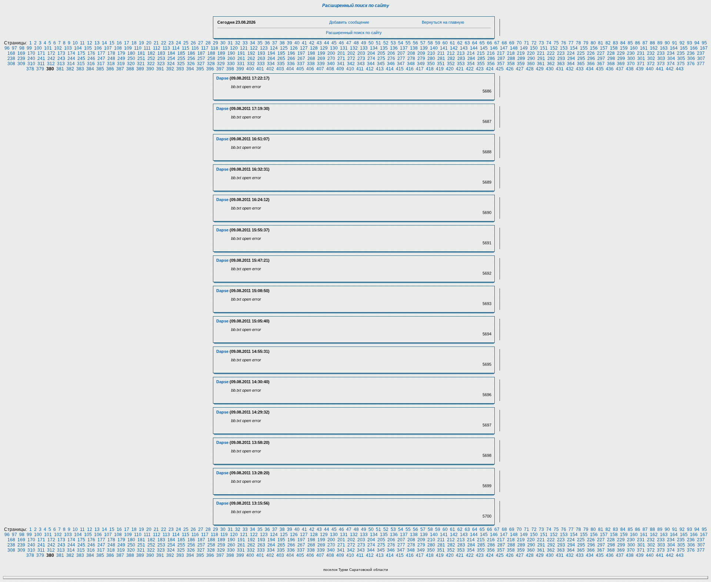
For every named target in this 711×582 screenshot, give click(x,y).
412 (370, 68)
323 (161, 63)
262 (251, 58)
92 (682, 43)
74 (548, 43)
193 (261, 53)
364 (571, 63)
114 (176, 48)
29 (215, 43)
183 (161, 53)
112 (156, 48)
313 (61, 63)
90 (667, 43)
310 (31, 63)
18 (134, 43)
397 (220, 68)
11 (82, 43)
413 (380, 68)
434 (590, 68)
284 (471, 58)
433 (580, 68)
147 (504, 48)
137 (404, 48)
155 (584, 48)
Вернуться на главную (443, 22)
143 (464, 48)
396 (210, 68)
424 (490, 68)
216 (491, 53)
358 (511, 63)
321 (141, 63)
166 (694, 48)
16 (119, 43)
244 (71, 58)
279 (421, 58)
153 (564, 48)
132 (354, 48)
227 (601, 53)
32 (237, 43)
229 (621, 53)
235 (681, 53)
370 (631, 63)
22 (163, 43)
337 (301, 63)
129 (324, 48)
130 (334, 48)
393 (180, 68)
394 (190, 68)
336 (291, 63)
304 (671, 58)
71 (526, 43)
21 (156, 43)
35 (260, 43)
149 (524, 48)
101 (48, 48)
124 (274, 48)
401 (260, 68)
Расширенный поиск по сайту (355, 5)
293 (561, 58)
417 (420, 68)
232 (651, 53)
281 (441, 58)
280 (431, 58)
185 (181, 53)
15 (111, 43)
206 (391, 53)
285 (481, 58)
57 (422, 43)
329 (221, 63)
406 (310, 68)
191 (241, 53)
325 (181, 63)
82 (608, 43)
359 (521, 63)
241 (41, 58)
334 (271, 63)
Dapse (222, 78)
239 (21, 58)
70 (519, 43)
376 (691, 63)
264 (271, 58)
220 (531, 53)
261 (241, 58)
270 (331, 58)
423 (480, 68)
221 (541, 53)
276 (391, 58)
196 (291, 53)
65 (482, 43)
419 (440, 68)
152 (554, 48)
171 (41, 53)
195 (281, 53)
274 (371, 58)
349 (421, 63)
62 (460, 43)
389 (140, 68)
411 (360, 68)
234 (671, 53)
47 (348, 43)
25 (185, 43)
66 (489, 43)
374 (671, 63)
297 (601, 58)
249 (121, 58)
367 (601, 63)
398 (230, 68)
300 (631, 58)
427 (520, 68)
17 (126, 43)
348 (411, 63)
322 (151, 63)
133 (364, 48)
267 (301, 58)
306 (691, 58)
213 (461, 53)
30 (223, 43)
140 (434, 48)
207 (401, 53)
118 (214, 48)
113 (166, 48)
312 (51, 63)
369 (621, 63)
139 (424, 48)
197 (301, 53)
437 (620, 68)
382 (70, 68)
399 (240, 68)
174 (71, 53)
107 (108, 48)
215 (481, 53)
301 (641, 58)
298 (611, 58)
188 (211, 53)
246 (91, 58)
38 (282, 43)
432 (570, 68)
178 (111, 53)
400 (250, 68)
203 (361, 53)
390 (150, 68)
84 (622, 43)
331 (241, 63)
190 (231, 53)
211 (441, 53)
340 (331, 63)
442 (670, 68)
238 (11, 58)
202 (351, 53)
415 (400, 68)
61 (452, 43)
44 (326, 43)
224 (571, 53)
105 (88, 48)
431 (560, 68)
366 (591, 63)
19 (141, 43)
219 (521, 53)
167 (704, 48)
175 (81, 53)
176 (91, 53)
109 (128, 48)
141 (444, 48)
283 (461, 58)
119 (224, 48)
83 (615, 43)
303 (661, 58)
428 (530, 68)
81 (600, 43)
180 (131, 53)
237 (701, 53)
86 (637, 43)
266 (291, 58)
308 (11, 63)
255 (181, 58)
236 (691, 53)
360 (531, 63)
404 (290, 68)
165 (684, 48)
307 (701, 58)
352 (451, 63)
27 (200, 43)
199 (321, 53)
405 (300, 68)
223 (561, 53)
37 (274, 43)
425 (500, 68)
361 (541, 63)
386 (110, 68)
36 (267, 43)
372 (651, 63)
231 (641, 53)
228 (611, 53)
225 (581, 53)
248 (111, 58)
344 (371, 63)
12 (89, 43)
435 (600, 68)
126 (294, 48)
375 (681, 63)
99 (29, 48)
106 (98, 48)
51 (378, 43)
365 (581, 63)
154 (574, 48)
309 (21, 63)
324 (171, 63)
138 (414, 48)
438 (630, 68)
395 (200, 68)
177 (101, 53)
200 (331, 53)
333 (261, 63)
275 (381, 58)
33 (245, 43)
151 (544, 48)
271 (341, 58)
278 (411, 58)
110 (137, 48)
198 (311, 53)
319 (121, 63)
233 (661, 53)
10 (75, 43)
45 (334, 43)
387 (120, 68)
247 (101, 58)
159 (624, 48)
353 (461, 63)
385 (100, 68)
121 (244, 48)
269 (321, 58)
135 (384, 48)
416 (410, 68)
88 (652, 43)
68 (504, 43)
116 (195, 48)
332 (251, 63)
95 (704, 43)
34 (252, 43)
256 (191, 58)
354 (471, 63)
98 (21, 48)
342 (351, 63)
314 (71, 63)
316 (91, 63)
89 (659, 43)
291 (541, 58)
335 (281, 63)
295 (581, 58)
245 (81, 58)
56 (415, 43)
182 (151, 53)
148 (514, 48)
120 (234, 48)
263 (261, 58)
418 (430, 68)
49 (363, 43)
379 (40, 68)
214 (471, 53)
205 (381, 53)
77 (571, 43)
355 (481, 63)
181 (141, 53)
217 (501, 53)
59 (437, 43)
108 (118, 48)
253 (161, 58)
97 (14, 48)
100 (38, 48)
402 (270, 68)
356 (491, 63)
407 (320, 68)
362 (551, 63)
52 (385, 43)
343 (361, 63)
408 (330, 68)
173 (61, 53)
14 (104, 43)
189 (221, 53)
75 (556, 43)
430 (550, 68)
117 (204, 48)
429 (540, 68)
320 (131, 63)
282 (451, 58)
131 (344, 48)
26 (193, 43)
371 (641, 63)
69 (511, 43)
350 (431, 63)
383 (80, 68)
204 (371, 53)
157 (604, 48)
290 (531, 58)
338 (311, 63)
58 (430, 43)
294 (571, 58)
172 (51, 53)
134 (374, 48)
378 (30, 68)
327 (201, 63)
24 (178, 43)
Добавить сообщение (349, 22)
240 (31, 58)
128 (314, 48)
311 (41, 63)
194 (271, 53)
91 (674, 43)
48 (356, 43)
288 (511, 58)
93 (689, 43)
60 (445, 43)
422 (470, 68)
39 (289, 43)
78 (578, 43)
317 (101, 63)
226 (591, 53)
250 (131, 58)
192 (251, 53)
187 (201, 53)
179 (121, 53)
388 (130, 68)
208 (411, 53)
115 (185, 48)
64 (474, 43)
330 (231, 63)
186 (191, 53)
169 (21, 53)
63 (467, 43)
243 (61, 58)
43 (319, 43)
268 (311, 58)
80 (593, 43)
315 (81, 63)
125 (284, 48)
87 (645, 43)
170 (31, 53)
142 (454, 48)
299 (621, 58)
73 (541, 43)
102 (58, 48)
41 (304, 43)
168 (11, 53)
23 (171, 43)
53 (393, 43)
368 (611, 63)
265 (281, 58)
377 (701, 63)
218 (511, 53)
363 (561, 63)
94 (697, 43)
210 (431, 53)
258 (211, 58)
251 (141, 58)
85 (630, 43)
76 (563, 43)
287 (501, 58)
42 (311, 43)
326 (191, 63)
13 (97, 43)
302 (651, 58)
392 (170, 68)
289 (521, 58)
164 (674, 48)
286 (491, 58)
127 (304, 48)
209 (421, 53)
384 (90, 68)
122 (254, 48)
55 (408, 43)
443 (680, 68)
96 (7, 48)
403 (280, 68)
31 (230, 43)
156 (594, 48)
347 (401, 63)
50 (371, 43)
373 (661, 63)
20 (148, 43)
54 (400, 43)
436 (610, 68)
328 (211, 63)
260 (231, 58)
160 (634, 48)
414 (390, 68)
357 (501, 63)
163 (664, 48)
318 (111, 63)
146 (494, 48)
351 (441, 63)
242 (51, 58)
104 (78, 48)
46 (341, 43)
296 (591, 58)
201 (341, 53)
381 (60, 68)
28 (208, 43)
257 (201, 58)
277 (401, 58)
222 (551, 53)
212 (451, 53)
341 (341, 63)
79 (585, 43)
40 (297, 43)
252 (151, 58)
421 (460, 68)
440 (650, 68)
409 (340, 68)
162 (654, 48)
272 (351, 58)
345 (381, 63)
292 (551, 58)
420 (450, 68)
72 (534, 43)
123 (264, 48)
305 (681, 58)
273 (361, 58)
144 (474, 48)
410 (350, 68)
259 (221, 58)
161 (644, 48)
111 (147, 48)
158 (614, 48)
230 (631, 53)
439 (640, 68)
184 (171, 53)
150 (534, 48)
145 (484, 48)
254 (171, 58)
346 (391, 63)
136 (394, 48)
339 (321, 63)
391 (160, 68)
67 (497, 43)
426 (510, 68)
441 (660, 68)
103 (68, 48)
